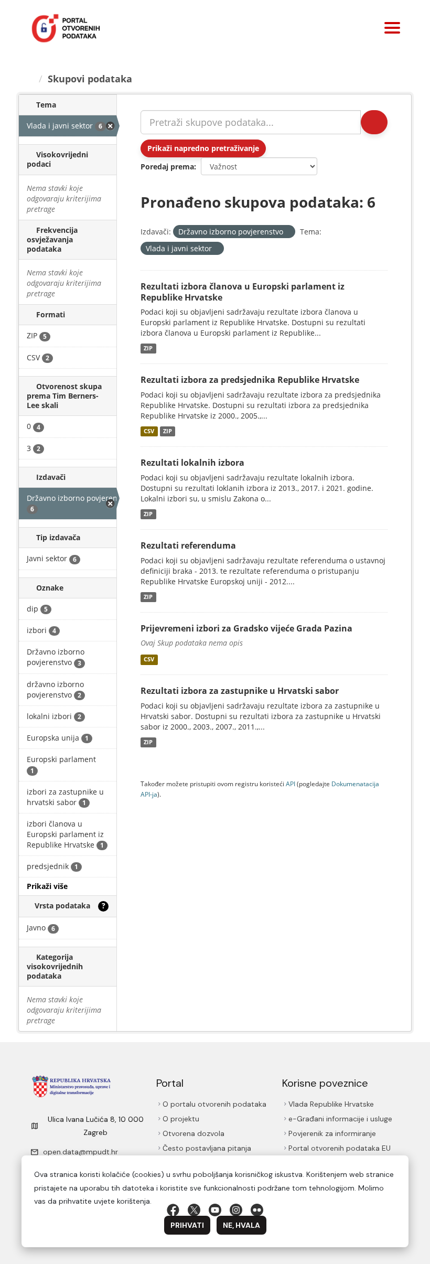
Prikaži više (47, 886)
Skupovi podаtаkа (90, 78)
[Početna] (30, 78)
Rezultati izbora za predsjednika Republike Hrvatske (250, 379)
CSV (149, 431)
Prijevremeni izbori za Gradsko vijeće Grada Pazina (246, 628)
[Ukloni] (287, 232)
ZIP (148, 348)
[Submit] (374, 122)
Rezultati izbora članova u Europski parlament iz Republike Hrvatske (243, 292)
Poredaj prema (167, 167)
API (290, 783)
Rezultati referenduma (188, 545)
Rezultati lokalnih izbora (192, 462)
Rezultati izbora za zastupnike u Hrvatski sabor (240, 691)
